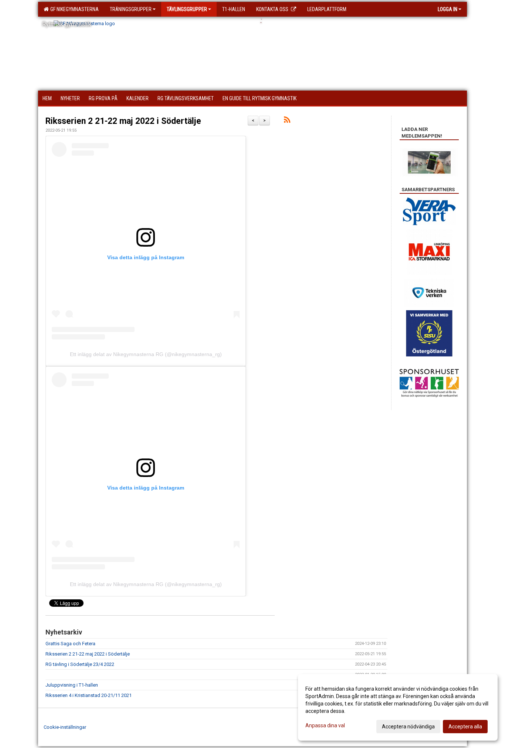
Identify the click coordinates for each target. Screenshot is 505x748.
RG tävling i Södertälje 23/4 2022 (79, 664)
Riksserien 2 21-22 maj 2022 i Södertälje (123, 121)
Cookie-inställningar (65, 727)
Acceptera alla (465, 727)
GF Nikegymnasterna (73, 9)
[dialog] (398, 707)
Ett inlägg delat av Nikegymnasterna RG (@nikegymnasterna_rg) (146, 354)
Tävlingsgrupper (187, 9)
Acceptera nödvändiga (408, 727)
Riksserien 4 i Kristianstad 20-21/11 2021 (88, 695)
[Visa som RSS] (287, 121)
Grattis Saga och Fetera (70, 643)
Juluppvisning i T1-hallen (71, 685)
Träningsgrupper (131, 9)
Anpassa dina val (325, 725)
